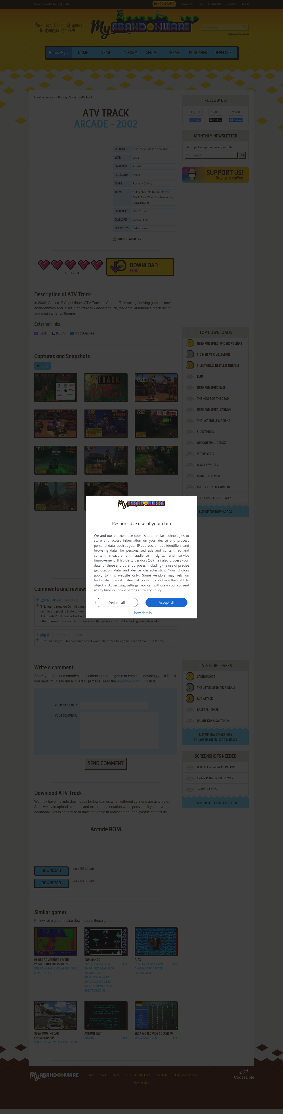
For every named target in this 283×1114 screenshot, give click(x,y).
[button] (142, 612)
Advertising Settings (123, 585)
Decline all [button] (116, 602)
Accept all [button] (166, 602)
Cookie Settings (127, 590)
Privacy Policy (151, 590)
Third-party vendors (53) (135, 560)
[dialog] (141, 557)
